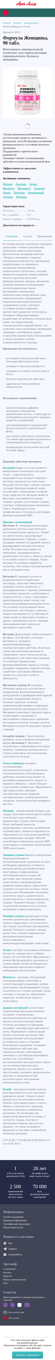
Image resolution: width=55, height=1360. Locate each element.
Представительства (13, 1227)
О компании (9, 1269)
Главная (6, 23)
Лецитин (21, 184)
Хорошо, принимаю (27, 1354)
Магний (7, 184)
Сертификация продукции (16, 1224)
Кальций (39, 188)
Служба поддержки (13, 1217)
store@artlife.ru (15, 1254)
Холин (33, 184)
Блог (5, 1283)
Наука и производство (14, 1279)
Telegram (12, 1249)
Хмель (7, 192)
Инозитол (9, 188)
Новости (7, 1276)
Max (10, 1243)
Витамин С (24, 188)
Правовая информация (15, 1220)
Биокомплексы (31, 23)
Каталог (17, 23)
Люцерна (19, 192)
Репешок (21, 196)
